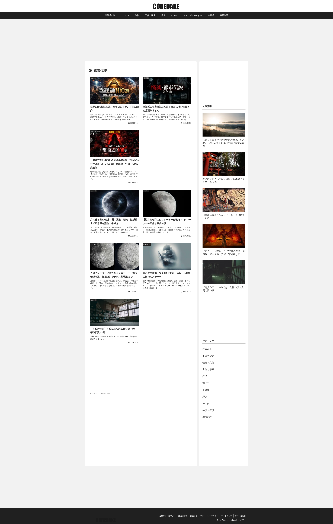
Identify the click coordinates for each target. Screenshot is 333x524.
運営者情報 (182, 516)
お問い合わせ (240, 516)
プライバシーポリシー (209, 516)
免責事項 (193, 516)
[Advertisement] (166, 40)
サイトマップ (226, 516)
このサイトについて (167, 516)
